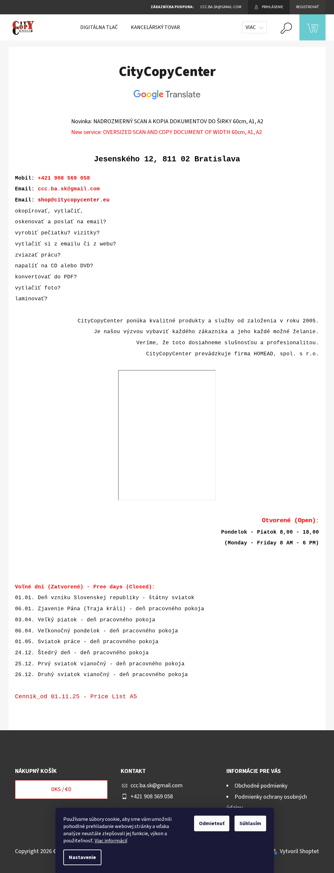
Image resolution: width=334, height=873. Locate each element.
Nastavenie (82, 857)
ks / (61, 789)
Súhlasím (250, 823)
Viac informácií (111, 840)
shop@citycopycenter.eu (74, 200)
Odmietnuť (211, 823)
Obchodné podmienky (261, 786)
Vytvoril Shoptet (299, 851)
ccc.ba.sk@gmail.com (69, 189)
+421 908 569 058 (151, 796)
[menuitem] (99, 27)
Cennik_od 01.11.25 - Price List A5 (76, 696)
